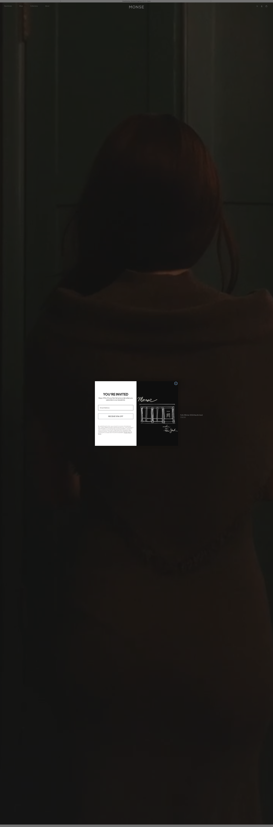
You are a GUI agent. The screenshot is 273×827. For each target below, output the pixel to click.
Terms (99, 433)
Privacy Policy (127, 432)
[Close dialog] (176, 383)
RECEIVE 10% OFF (115, 416)
